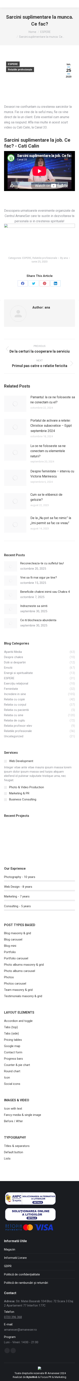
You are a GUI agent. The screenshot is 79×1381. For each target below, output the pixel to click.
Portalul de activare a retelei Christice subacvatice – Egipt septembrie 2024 (51, 426)
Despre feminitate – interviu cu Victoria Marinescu (52, 473)
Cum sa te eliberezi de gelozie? (46, 497)
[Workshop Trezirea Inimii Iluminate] (43, 831)
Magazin (9, 1249)
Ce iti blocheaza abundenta (38, 620)
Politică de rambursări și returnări (26, 1283)
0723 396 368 (13, 1317)
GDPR (8, 1266)
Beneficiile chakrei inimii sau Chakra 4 (45, 592)
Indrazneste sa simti (33, 606)
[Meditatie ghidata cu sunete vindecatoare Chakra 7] (27, 846)
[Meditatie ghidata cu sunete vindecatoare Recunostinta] (12, 846)
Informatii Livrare (15, 1258)
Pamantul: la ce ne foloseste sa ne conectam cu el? (52, 399)
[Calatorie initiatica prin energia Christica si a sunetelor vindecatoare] (27, 831)
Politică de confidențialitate (22, 1274)
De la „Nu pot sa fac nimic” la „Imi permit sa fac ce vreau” (50, 520)
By (64, 257)
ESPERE (13, 64)
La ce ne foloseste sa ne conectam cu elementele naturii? (48, 451)
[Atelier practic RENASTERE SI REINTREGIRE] (12, 831)
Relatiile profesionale (20, 69)
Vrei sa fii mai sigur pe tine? (38, 577)
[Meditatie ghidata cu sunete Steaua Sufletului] (58, 831)
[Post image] (15, 404)
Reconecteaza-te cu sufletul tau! (42, 563)
